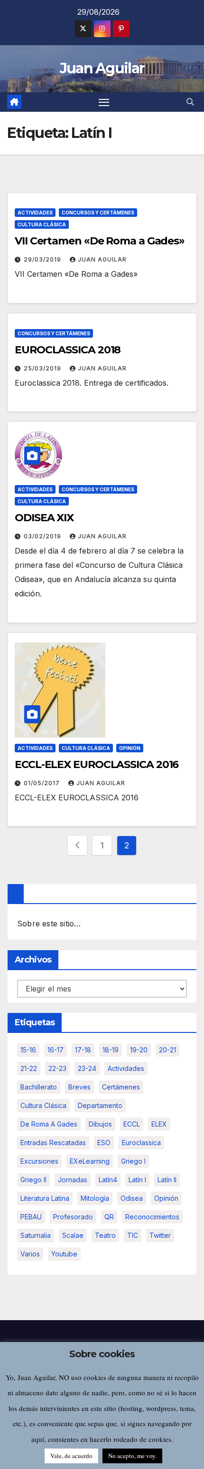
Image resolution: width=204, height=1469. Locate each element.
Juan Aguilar (102, 68)
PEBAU (31, 1217)
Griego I (133, 1161)
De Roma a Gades (48, 1124)
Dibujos (100, 1124)
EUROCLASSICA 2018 (68, 349)
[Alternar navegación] (103, 102)
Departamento (100, 1105)
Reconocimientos (152, 1217)
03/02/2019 (43, 536)
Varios (30, 1254)
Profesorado (73, 1217)
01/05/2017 (43, 783)
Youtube (64, 1254)
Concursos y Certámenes (98, 212)
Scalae (72, 1235)
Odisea (132, 1198)
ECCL (131, 1124)
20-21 (167, 1050)
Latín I (137, 1180)
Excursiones (39, 1161)
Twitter (160, 1235)
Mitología (95, 1198)
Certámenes (121, 1087)
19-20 (139, 1050)
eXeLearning (90, 1161)
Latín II (167, 1180)
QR (109, 1217)
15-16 (28, 1050)
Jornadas (72, 1180)
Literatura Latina (44, 1198)
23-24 (87, 1068)
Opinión (129, 748)
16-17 (55, 1050)
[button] (190, 102)
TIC (132, 1235)
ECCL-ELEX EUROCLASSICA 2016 (96, 764)
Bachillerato (38, 1087)
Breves (79, 1087)
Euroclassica (141, 1142)
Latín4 (108, 1180)
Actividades (35, 212)
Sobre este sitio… (49, 923)
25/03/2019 (43, 368)
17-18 (83, 1050)
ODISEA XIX (44, 517)
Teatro (105, 1235)
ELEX (159, 1124)
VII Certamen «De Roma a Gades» (100, 240)
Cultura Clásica (42, 224)
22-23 (57, 1068)
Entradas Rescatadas (53, 1142)
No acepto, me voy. (132, 1455)
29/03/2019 (43, 259)
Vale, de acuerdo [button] (71, 1455)
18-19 (110, 1050)
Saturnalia (35, 1235)
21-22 (28, 1068)
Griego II (33, 1180)
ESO (104, 1142)
